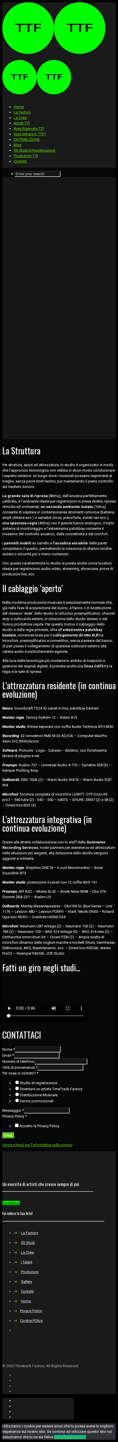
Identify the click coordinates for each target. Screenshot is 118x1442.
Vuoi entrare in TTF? (30, 134)
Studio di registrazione (38, 1083)
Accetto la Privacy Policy (39, 1126)
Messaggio (13, 1110)
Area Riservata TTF (29, 128)
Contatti (20, 161)
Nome (8, 1049)
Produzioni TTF (26, 156)
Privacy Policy (14, 1116)
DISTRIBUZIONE (27, 139)
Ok (56, 1437)
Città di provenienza (20, 1067)
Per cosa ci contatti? (20, 1073)
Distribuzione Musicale (39, 1095)
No (61, 1437)
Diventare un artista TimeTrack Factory (51, 1089)
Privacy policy (75, 1437)
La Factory (22, 112)
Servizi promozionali (37, 1101)
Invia (8, 1135)
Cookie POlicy (31, 1320)
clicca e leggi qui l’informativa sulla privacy (37, 1145)
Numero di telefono (18, 1061)
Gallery (26, 1281)
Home (19, 107)
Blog (17, 145)
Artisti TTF (22, 123)
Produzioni (30, 1272)
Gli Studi (28, 1242)
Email (8, 1055)
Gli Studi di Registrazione (34, 150)
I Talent (26, 1262)
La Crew (20, 118)
